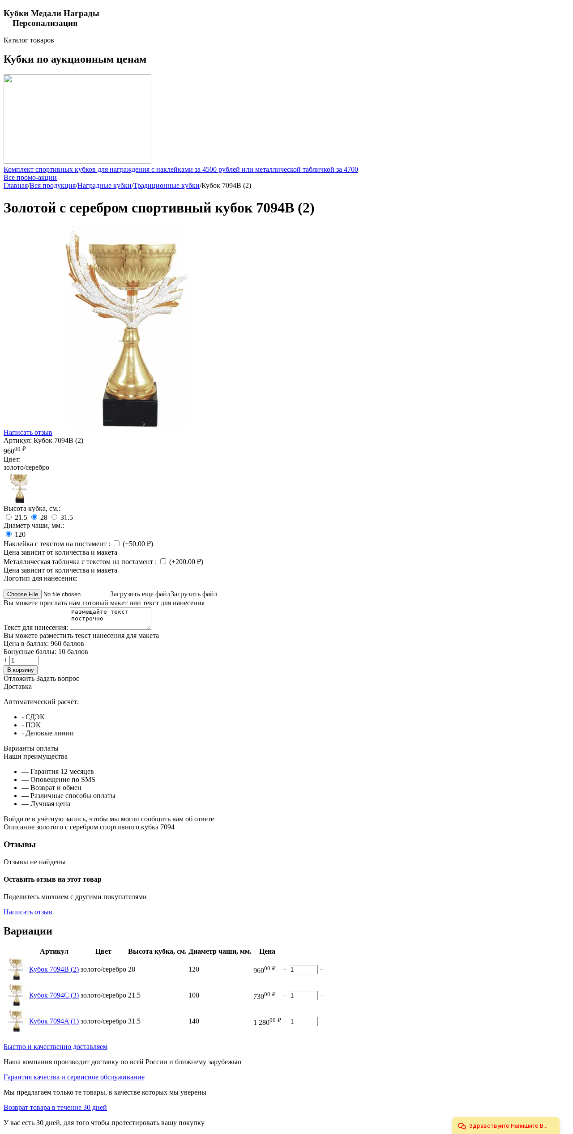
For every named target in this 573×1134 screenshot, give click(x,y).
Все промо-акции (30, 177)
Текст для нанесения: (37, 627)
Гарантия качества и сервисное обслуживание (74, 1077)
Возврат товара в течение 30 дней (55, 1107)
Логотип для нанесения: (40, 578)
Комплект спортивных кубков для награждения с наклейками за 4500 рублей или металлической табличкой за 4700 (181, 169)
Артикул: (18, 440)
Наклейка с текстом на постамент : (58, 544)
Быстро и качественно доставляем (55, 1046)
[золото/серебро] (19, 500)
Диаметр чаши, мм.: (34, 525)
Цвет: (12, 459)
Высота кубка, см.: (32, 508)
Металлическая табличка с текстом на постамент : (81, 561)
